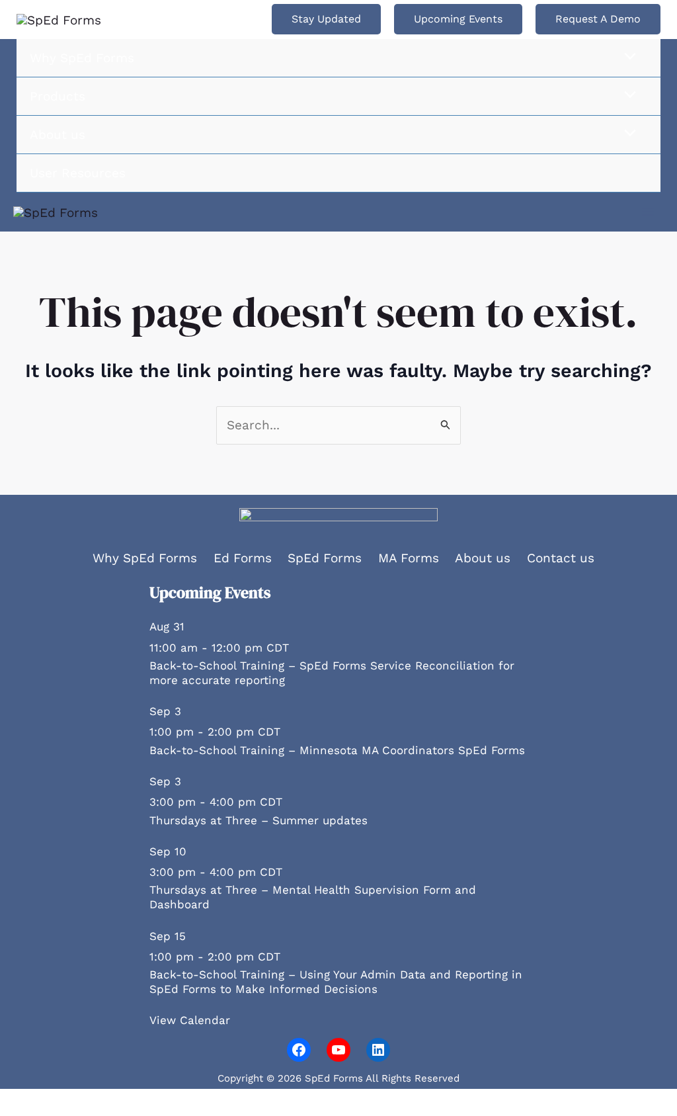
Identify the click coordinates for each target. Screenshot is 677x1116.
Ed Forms (243, 558)
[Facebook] (299, 1050)
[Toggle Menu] (626, 57)
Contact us (560, 558)
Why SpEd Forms (145, 558)
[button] (326, 19)
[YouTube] (338, 1050)
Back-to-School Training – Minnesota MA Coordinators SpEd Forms (337, 750)
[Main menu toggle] (648, 212)
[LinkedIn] (378, 1050)
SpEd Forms (325, 558)
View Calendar (189, 1020)
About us (482, 558)
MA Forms (408, 558)
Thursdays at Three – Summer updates (258, 820)
